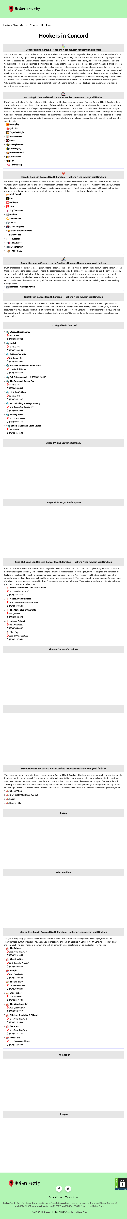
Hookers (13, 214)
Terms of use (71, 1197)
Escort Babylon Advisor (21, 230)
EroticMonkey (17, 247)
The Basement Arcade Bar (22, 381)
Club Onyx (14, 632)
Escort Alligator (16, 227)
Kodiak (13, 343)
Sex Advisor (16, 243)
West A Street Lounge (20, 332)
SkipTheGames (16, 210)
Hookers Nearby (58, 1212)
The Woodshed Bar (19, 1004)
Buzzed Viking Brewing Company (25, 403)
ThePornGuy (16, 251)
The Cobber (15, 948)
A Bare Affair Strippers (20, 599)
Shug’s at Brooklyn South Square (26, 426)
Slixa (11, 206)
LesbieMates (15, 157)
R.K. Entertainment (18, 377)
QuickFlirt (14, 128)
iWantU (12, 140)
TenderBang (16, 165)
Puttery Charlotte (18, 354)
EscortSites (16, 235)
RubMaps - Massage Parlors (22, 287)
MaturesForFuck (17, 152)
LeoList (12, 222)
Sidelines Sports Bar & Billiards (24, 1015)
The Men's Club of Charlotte (23, 610)
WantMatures (15, 136)
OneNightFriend (16, 144)
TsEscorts (15, 239)
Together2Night (16, 132)
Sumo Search (15, 218)
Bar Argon (14, 1026)
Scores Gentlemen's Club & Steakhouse (28, 587)
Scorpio (13, 970)
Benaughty (14, 124)
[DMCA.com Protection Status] (121, 1184)
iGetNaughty (15, 148)
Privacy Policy (55, 1197)
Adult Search (15, 194)
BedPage (13, 202)
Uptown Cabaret (17, 621)
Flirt (12, 161)
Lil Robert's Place (18, 392)
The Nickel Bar (16, 959)
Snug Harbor (15, 993)
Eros (11, 198)
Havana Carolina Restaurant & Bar (25, 365)
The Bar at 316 (16, 982)
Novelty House (16, 414)
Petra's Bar (15, 1037)
